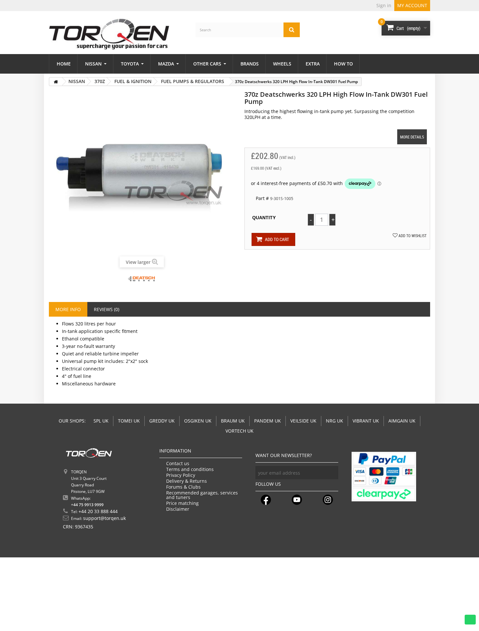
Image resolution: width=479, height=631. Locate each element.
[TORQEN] (109, 34)
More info (68, 309)
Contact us (177, 463)
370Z (99, 81)
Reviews (106, 309)
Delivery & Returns (186, 481)
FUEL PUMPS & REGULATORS (192, 81)
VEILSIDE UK (303, 421)
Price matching (182, 503)
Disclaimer (177, 509)
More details (412, 136)
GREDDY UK (162, 421)
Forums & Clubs (183, 487)
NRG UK (334, 421)
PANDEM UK (267, 421)
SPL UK (101, 421)
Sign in (383, 5)
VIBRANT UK (366, 421)
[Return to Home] (56, 82)
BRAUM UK (233, 421)
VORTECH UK (239, 431)
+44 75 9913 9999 (87, 505)
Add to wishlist (412, 235)
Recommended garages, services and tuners (202, 495)
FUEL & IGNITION (133, 81)
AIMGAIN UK (401, 421)
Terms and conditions (190, 469)
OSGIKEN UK (197, 421)
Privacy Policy (180, 475)
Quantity (264, 217)
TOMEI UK (129, 421)
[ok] (332, 472)
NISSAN (76, 81)
